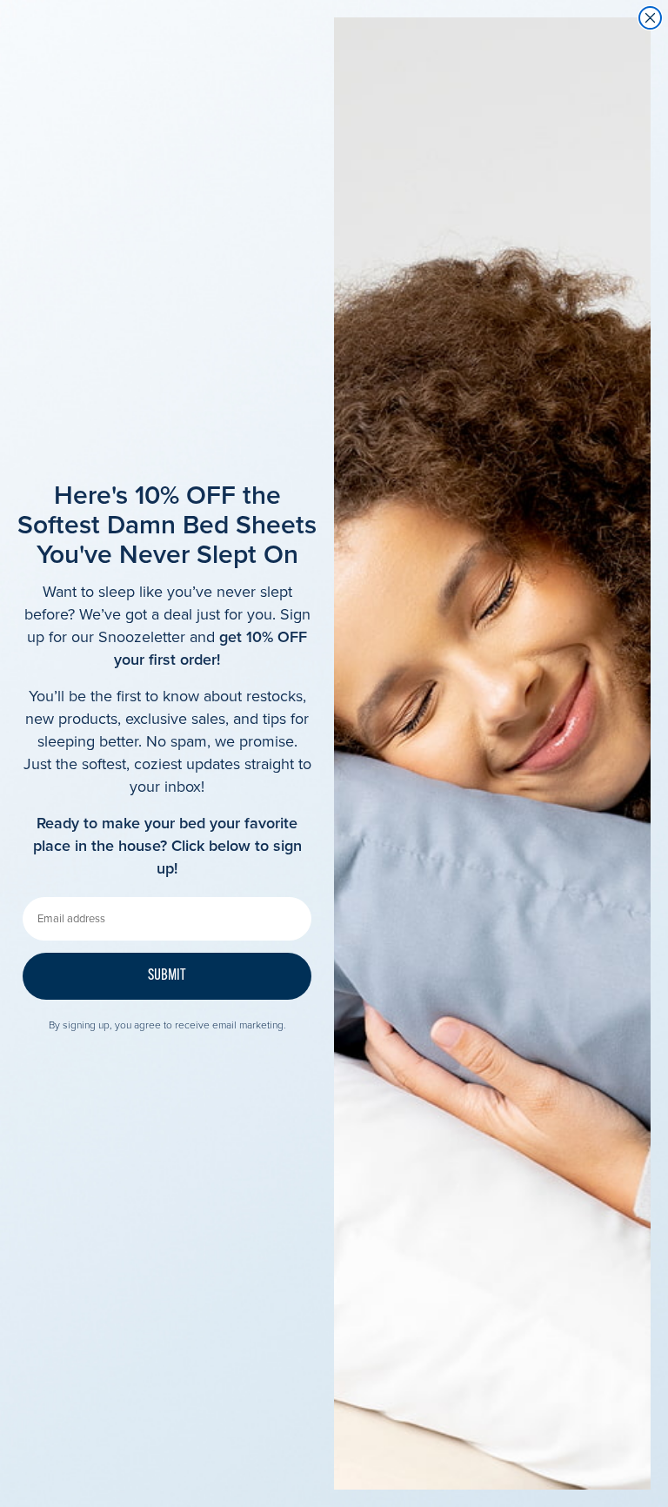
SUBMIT (167, 976)
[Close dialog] (650, 18)
